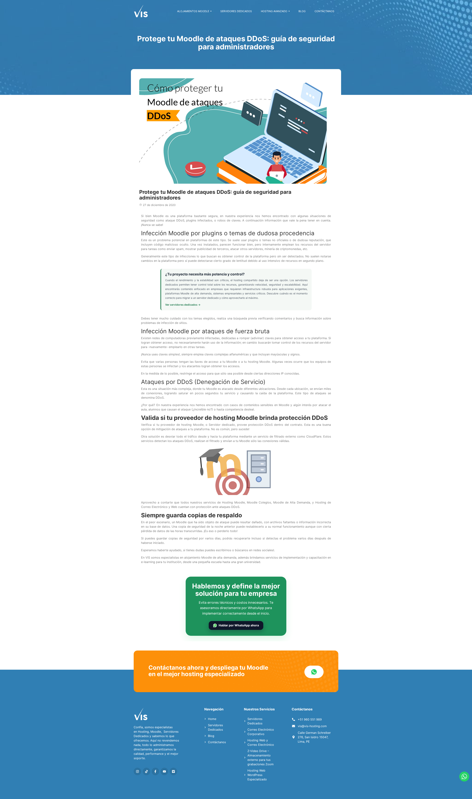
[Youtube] (164, 771)
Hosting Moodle (233, 502)
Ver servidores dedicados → (182, 304)
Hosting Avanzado (274, 11)
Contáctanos (324, 11)
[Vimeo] (173, 771)
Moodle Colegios (259, 502)
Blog (302, 11)
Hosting (143, 731)
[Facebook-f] (155, 771)
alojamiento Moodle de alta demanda (210, 557)
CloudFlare (313, 436)
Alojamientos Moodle (193, 11)
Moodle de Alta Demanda (291, 502)
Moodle (155, 731)
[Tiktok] (146, 771)
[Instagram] (137, 771)
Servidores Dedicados (236, 11)
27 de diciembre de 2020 (159, 205)
